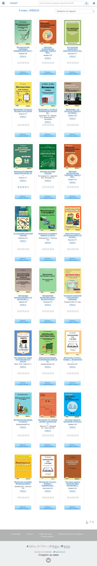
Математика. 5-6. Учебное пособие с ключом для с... (47, 421)
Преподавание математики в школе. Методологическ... (48, 297)
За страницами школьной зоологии (23, 234)
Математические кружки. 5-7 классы (23, 421)
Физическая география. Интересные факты (23, 483)
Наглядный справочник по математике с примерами (72, 297)
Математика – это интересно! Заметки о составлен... (72, 111)
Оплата (30, 534)
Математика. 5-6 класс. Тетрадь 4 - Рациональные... (47, 483)
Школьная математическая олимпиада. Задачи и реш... (48, 49)
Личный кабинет (47, 536)
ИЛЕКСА (23, 56)
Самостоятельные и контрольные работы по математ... (73, 235)
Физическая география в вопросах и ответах (48, 234)
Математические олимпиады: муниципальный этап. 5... (23, 49)
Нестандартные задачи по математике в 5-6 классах (23, 359)
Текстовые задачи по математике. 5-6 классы (73, 421)
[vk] (48, 560)
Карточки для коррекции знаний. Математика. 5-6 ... (23, 173)
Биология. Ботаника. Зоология (48, 172)
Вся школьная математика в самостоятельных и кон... (72, 49)
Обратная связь (46, 534)
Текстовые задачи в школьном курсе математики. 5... (72, 483)
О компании (16, 534)
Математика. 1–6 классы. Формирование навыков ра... (47, 111)
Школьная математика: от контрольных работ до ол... (47, 359)
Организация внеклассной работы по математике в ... (23, 297)
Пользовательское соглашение (71, 534)
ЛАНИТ (14, 3)
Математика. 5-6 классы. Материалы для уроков (23, 110)
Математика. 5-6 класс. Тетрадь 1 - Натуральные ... (72, 359)
